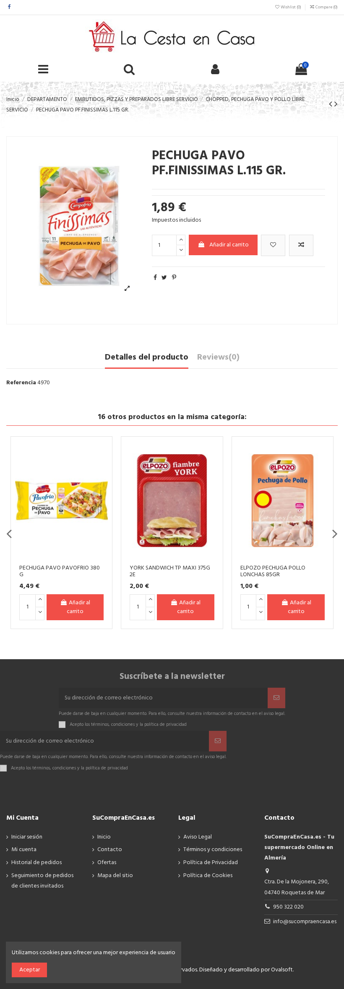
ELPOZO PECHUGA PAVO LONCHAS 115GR (236, 571)
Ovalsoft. (282, 970)
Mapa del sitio (115, 875)
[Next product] (336, 104)
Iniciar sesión (26, 837)
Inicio (104, 837)
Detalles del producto (146, 358)
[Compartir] (155, 278)
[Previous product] (331, 104)
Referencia (21, 383)
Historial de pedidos (36, 862)
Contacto (109, 849)
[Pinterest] (174, 278)
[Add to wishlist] (273, 245)
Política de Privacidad (210, 862)
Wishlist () (291, 7)
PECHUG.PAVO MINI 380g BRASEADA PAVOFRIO (126, 571)
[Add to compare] (301, 245)
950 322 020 (288, 907)
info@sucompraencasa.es (304, 922)
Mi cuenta (23, 849)
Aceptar (29, 970)
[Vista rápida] (66, 482)
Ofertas (106, 862)
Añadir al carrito (229, 245)
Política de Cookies (207, 875)
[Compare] (66, 467)
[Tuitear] (164, 278)
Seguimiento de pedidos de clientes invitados (42, 881)
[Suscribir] (276, 698)
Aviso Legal (197, 837)
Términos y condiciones (212, 849)
